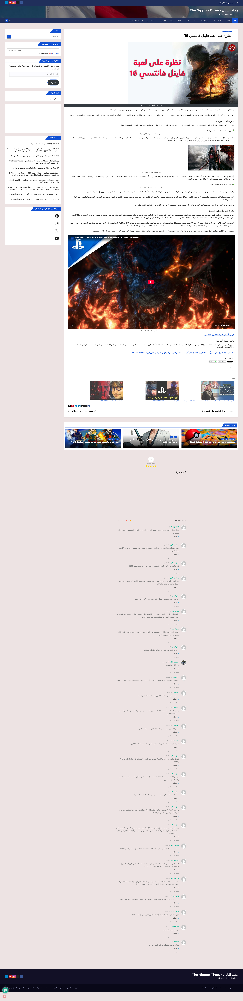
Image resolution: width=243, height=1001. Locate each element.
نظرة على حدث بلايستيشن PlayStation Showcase (165, 400)
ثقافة (178, 20)
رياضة (171, 20)
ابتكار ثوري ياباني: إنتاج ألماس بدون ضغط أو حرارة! (29, 156)
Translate (55, 53)
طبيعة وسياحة (217, 20)
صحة (195, 20)
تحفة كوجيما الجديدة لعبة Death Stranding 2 (111, 400)
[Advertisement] (33, 118)
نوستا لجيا (176, 740)
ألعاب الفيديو (228, 31)
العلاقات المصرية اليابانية (34, 144)
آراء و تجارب (162, 20)
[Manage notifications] (4, 996)
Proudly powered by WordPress (211, 988)
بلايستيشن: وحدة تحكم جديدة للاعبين (83, 411)
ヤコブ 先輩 (175, 527)
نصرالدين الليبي (174, 545)
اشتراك (53, 82)
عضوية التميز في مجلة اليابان (25, 151)
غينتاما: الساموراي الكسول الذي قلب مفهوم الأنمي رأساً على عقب (153, 440)
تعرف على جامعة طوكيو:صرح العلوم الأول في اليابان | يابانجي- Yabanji (33, 180)
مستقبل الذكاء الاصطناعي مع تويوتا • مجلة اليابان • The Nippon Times (34, 161)
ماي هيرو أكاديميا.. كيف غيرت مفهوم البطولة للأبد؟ (95, 441)
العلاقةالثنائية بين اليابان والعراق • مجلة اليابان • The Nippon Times (35, 173)
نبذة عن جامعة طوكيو (48, 182)
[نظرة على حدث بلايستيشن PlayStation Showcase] (152, 390)
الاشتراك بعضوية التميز (136, 20)
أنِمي (226, 439)
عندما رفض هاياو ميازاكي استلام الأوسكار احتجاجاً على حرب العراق (35, 175)
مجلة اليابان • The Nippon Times (214, 10)
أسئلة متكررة (150, 20)
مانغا (109, 439)
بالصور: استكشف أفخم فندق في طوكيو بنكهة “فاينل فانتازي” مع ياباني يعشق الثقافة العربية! (209, 400)
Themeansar (234, 988)
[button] (10, 21)
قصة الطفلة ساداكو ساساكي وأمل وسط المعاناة (27, 189)
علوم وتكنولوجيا (205, 20)
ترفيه (186, 20)
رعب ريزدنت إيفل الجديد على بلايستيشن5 (217, 411)
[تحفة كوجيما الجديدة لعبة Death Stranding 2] (96, 390)
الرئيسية (228, 20)
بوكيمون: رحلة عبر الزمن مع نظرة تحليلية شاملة (212, 441)
